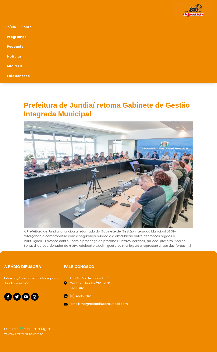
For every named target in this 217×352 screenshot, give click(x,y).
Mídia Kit (14, 66)
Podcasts (15, 46)
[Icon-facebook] (8, 297)
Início (11, 27)
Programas (16, 37)
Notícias (14, 56)
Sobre (26, 27)
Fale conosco (18, 76)
